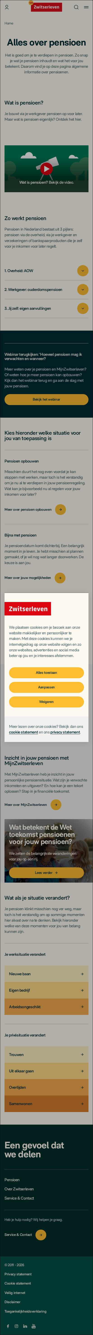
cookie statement (23, 732)
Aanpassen (46, 687)
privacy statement (65, 732)
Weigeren (46, 702)
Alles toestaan (46, 672)
